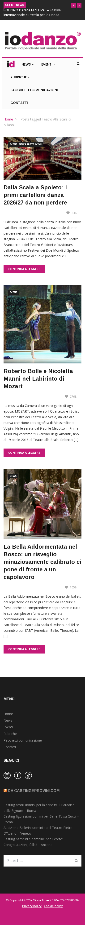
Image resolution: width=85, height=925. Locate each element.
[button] (73, 5)
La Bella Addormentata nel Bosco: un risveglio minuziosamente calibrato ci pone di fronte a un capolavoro (42, 561)
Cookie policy (53, 906)
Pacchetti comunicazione (23, 740)
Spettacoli (34, 144)
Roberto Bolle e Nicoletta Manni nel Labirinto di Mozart (38, 378)
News (26, 64)
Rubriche (19, 77)
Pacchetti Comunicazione (34, 90)
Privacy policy (32, 906)
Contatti (19, 102)
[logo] (42, 50)
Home (8, 119)
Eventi (47, 64)
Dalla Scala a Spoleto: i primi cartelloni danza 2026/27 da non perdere (35, 195)
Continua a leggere (24, 269)
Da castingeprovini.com (34, 791)
